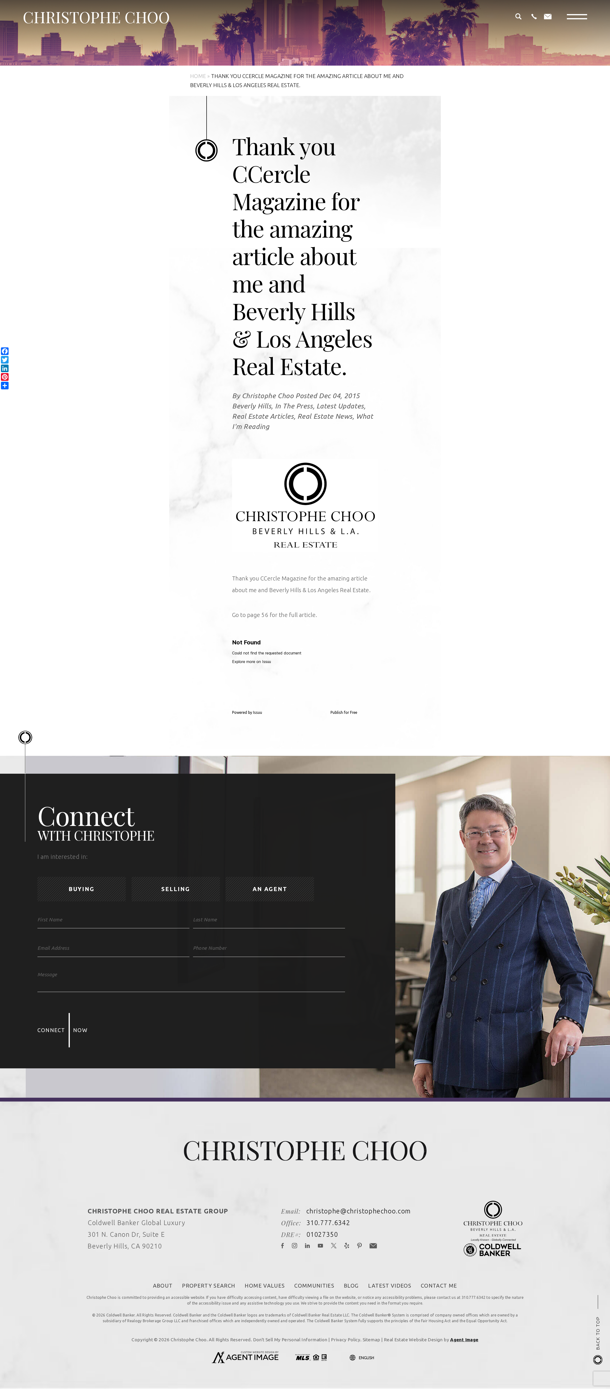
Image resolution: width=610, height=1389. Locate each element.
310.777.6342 (328, 1222)
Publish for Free (343, 712)
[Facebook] (282, 1246)
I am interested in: (62, 857)
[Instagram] (295, 1246)
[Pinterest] (359, 1246)
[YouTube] (320, 1246)
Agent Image (464, 1339)
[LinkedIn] (307, 1246)
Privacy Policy (345, 1339)
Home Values (265, 1286)
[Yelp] (347, 1246)
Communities (314, 1286)
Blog (351, 1286)
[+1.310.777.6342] (534, 17)
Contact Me (439, 1286)
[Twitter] (334, 1246)
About (163, 1286)
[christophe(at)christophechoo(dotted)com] (548, 17)
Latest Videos (389, 1286)
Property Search (208, 1286)
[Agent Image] (245, 1362)
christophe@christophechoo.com (358, 1211)
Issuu (257, 712)
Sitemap (371, 1339)
